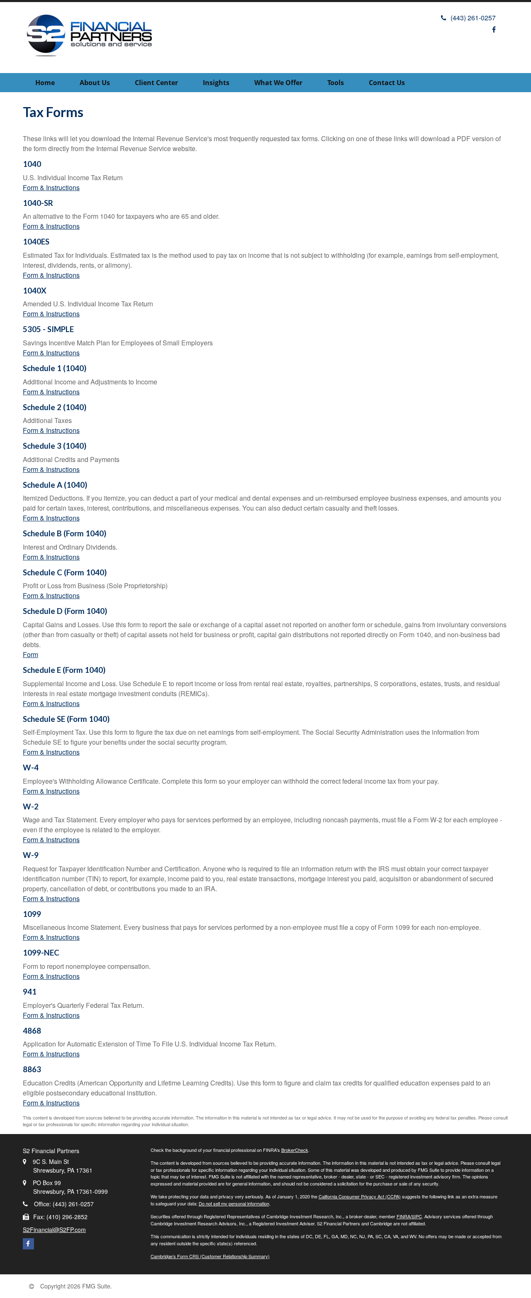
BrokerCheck (294, 1149)
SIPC (417, 1216)
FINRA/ (404, 1216)
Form (30, 654)
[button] (94, 82)
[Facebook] (494, 29)
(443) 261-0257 (473, 17)
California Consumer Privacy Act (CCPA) (360, 1196)
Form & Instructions (51, 187)
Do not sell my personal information (234, 1203)
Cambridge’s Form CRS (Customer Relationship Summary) (210, 1256)
